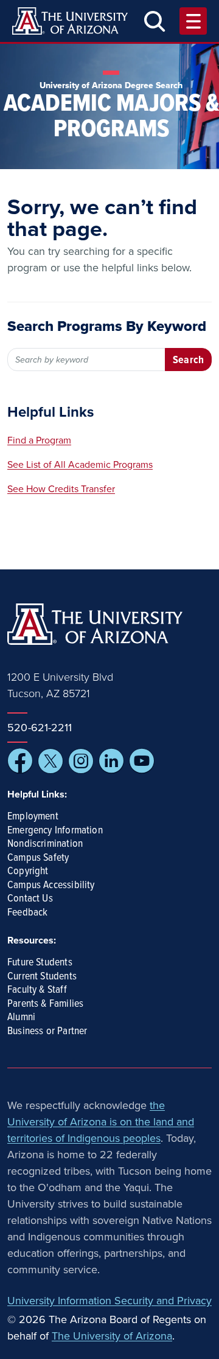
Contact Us (30, 899)
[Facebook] (20, 761)
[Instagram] (81, 761)
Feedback (27, 913)
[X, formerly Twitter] (50, 761)
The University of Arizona (112, 1336)
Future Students (39, 963)
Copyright (28, 871)
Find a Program (39, 440)
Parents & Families (45, 1004)
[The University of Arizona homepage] (70, 21)
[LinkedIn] (111, 761)
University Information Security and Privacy (109, 1300)
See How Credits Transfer (61, 489)
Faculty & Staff (37, 990)
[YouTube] (142, 761)
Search (188, 360)
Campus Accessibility (51, 885)
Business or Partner (47, 1031)
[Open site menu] (193, 21)
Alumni (21, 1017)
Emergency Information (55, 831)
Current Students (42, 977)
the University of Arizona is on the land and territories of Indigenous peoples (100, 1122)
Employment (32, 817)
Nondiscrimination (45, 844)
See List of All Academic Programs (80, 465)
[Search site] (155, 21)
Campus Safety (38, 858)
